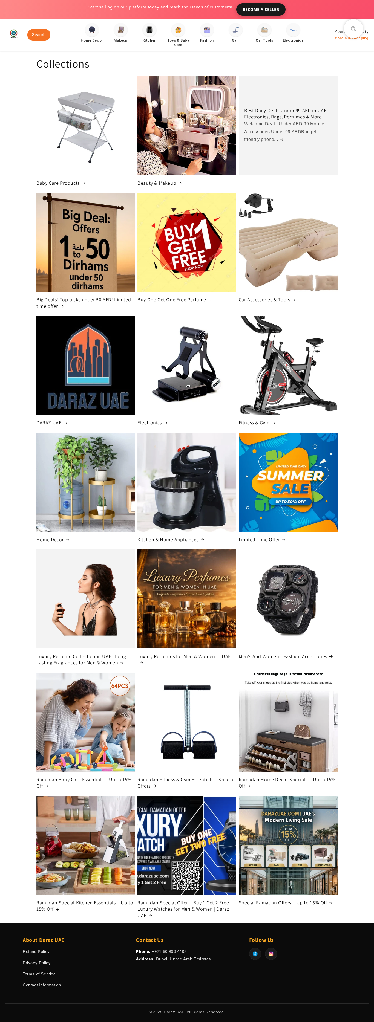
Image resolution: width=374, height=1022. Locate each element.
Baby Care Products (58, 183)
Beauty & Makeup (156, 183)
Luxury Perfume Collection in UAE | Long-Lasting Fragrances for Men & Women (82, 659)
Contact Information (42, 985)
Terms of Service (39, 974)
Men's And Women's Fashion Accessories (283, 656)
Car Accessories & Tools (264, 299)
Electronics (149, 422)
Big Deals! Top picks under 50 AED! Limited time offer (83, 302)
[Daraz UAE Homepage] (13, 40)
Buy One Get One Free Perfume (171, 299)
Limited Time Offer (259, 539)
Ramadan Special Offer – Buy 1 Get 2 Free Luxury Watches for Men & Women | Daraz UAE (183, 909)
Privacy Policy (37, 962)
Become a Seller (261, 9)
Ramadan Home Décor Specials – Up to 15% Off (287, 782)
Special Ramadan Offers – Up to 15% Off (283, 902)
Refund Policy (36, 951)
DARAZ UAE (48, 422)
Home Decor (50, 539)
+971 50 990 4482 (169, 951)
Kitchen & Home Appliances (167, 539)
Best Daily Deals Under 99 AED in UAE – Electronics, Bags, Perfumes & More (287, 113)
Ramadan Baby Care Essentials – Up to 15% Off (84, 782)
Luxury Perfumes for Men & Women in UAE (184, 656)
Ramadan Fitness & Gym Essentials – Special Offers (186, 782)
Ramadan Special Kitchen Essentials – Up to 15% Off (84, 905)
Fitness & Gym (254, 422)
